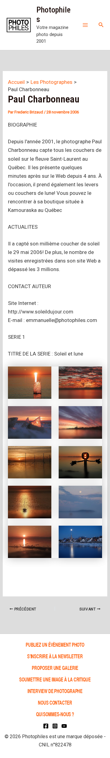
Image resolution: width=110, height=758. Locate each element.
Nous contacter (55, 702)
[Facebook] (46, 726)
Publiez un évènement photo (55, 644)
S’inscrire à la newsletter (55, 656)
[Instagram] (55, 726)
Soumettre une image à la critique (55, 679)
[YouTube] (64, 726)
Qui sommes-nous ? (55, 714)
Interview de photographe (55, 691)
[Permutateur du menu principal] (85, 25)
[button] (101, 25)
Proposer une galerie (55, 667)
